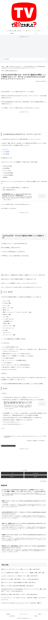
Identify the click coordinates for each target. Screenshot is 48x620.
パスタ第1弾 (6, 151)
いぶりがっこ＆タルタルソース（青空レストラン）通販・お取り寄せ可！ (19, 576)
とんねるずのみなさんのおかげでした (8, 445)
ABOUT (39, 614)
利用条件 (8, 614)
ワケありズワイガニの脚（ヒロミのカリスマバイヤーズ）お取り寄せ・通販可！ (21, 603)
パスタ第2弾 (6, 154)
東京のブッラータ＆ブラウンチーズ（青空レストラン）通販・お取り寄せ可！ (21, 569)
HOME (35, 615)
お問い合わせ (12, 615)
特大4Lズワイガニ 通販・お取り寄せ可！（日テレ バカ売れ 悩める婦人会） (20, 579)
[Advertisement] (24, 46)
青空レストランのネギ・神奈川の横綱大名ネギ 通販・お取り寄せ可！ (18, 582)
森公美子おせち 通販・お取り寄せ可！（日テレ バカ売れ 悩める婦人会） (19, 594)
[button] (46, 59)
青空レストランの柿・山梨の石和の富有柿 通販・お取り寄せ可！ (17, 585)
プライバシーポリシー (24, 614)
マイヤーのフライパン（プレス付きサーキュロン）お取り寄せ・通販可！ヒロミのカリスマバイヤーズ (23, 598)
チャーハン (5, 149)
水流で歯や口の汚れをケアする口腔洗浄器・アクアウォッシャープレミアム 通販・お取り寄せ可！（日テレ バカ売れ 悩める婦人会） (24, 590)
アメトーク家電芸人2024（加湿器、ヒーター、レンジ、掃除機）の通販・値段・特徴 (22, 572)
